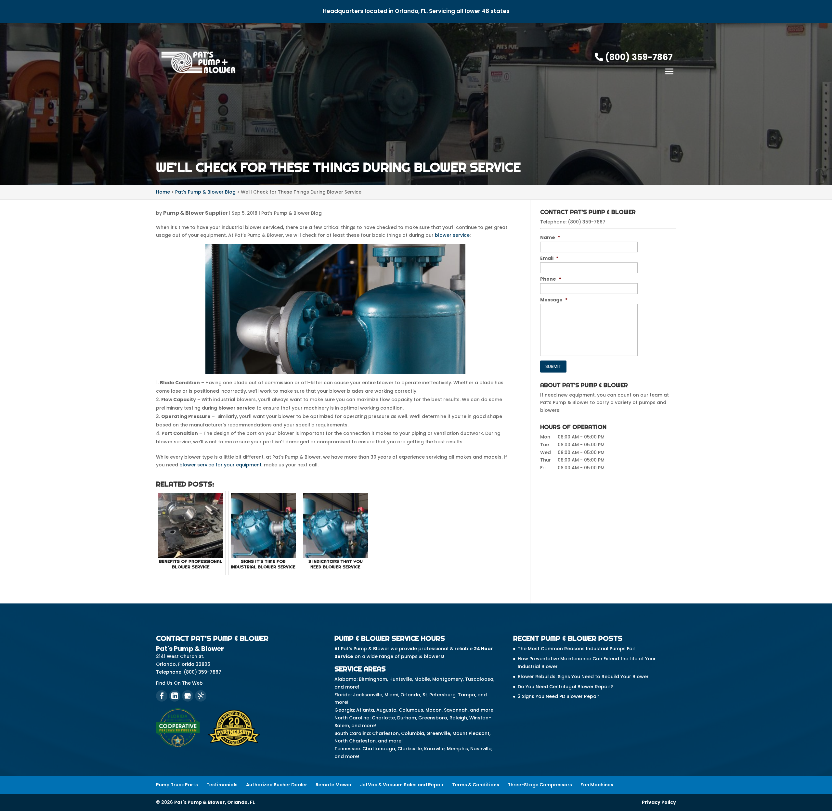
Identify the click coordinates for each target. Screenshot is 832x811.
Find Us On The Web (179, 683)
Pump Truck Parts (177, 784)
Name (550, 237)
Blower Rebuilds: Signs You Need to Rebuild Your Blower (583, 676)
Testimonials (222, 784)
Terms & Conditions (475, 784)
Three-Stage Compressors (540, 784)
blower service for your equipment (220, 465)
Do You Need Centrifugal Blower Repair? (565, 686)
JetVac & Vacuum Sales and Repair (402, 784)
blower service (452, 235)
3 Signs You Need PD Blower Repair (558, 696)
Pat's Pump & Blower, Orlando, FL (214, 802)
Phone (550, 279)
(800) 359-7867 (638, 57)
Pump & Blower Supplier (195, 213)
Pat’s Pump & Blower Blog (291, 213)
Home (163, 192)
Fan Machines (596, 784)
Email (549, 258)
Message (553, 300)
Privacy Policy (659, 802)
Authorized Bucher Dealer (276, 784)
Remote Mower (334, 784)
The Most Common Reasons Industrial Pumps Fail (576, 648)
